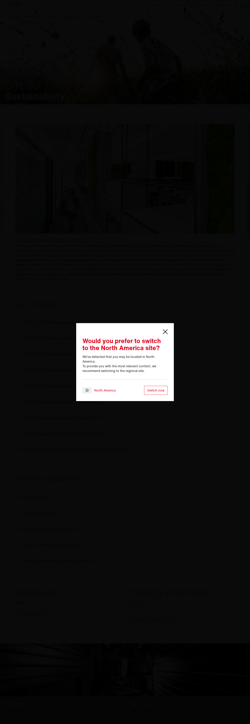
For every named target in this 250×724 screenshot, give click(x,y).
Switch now (155, 390)
